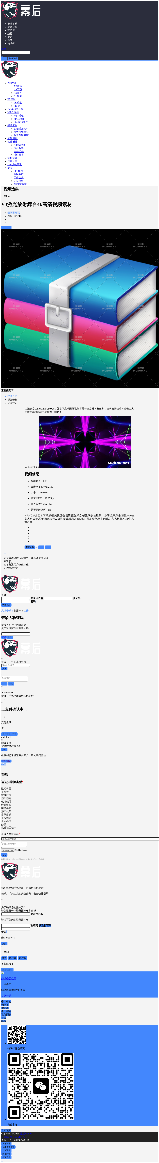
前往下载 (6, 227)
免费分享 (12, 27)
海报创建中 (7, 969)
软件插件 (12, 141)
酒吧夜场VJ (13, 212)
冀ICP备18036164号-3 (15, 1137)
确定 (3, 764)
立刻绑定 (6, 761)
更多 (9, 167)
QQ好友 (12, 958)
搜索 (4, 668)
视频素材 (12, 125)
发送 (10, 637)
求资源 (11, 30)
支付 (4, 749)
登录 (4, 58)
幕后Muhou (25, 1133)
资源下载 (12, 23)
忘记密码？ (7, 610)
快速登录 (6, 605)
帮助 (9, 40)
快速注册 (13, 58)
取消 (3, 637)
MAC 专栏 (13, 112)
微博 (4, 958)
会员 (11, 43)
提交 (4, 855)
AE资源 (11, 83)
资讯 (9, 36)
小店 (9, 33)
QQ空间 (22, 958)
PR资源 (11, 99)
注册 (26, 610)
